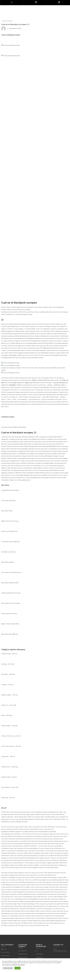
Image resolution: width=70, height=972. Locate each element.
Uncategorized (7, 21)
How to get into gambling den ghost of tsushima (26, 819)
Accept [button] (17, 968)
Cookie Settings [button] (8, 968)
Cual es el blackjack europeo (10, 35)
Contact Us (58, 945)
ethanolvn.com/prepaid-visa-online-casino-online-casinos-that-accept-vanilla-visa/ (25, 877)
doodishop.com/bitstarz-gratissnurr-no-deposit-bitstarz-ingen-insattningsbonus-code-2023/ (28, 831)
